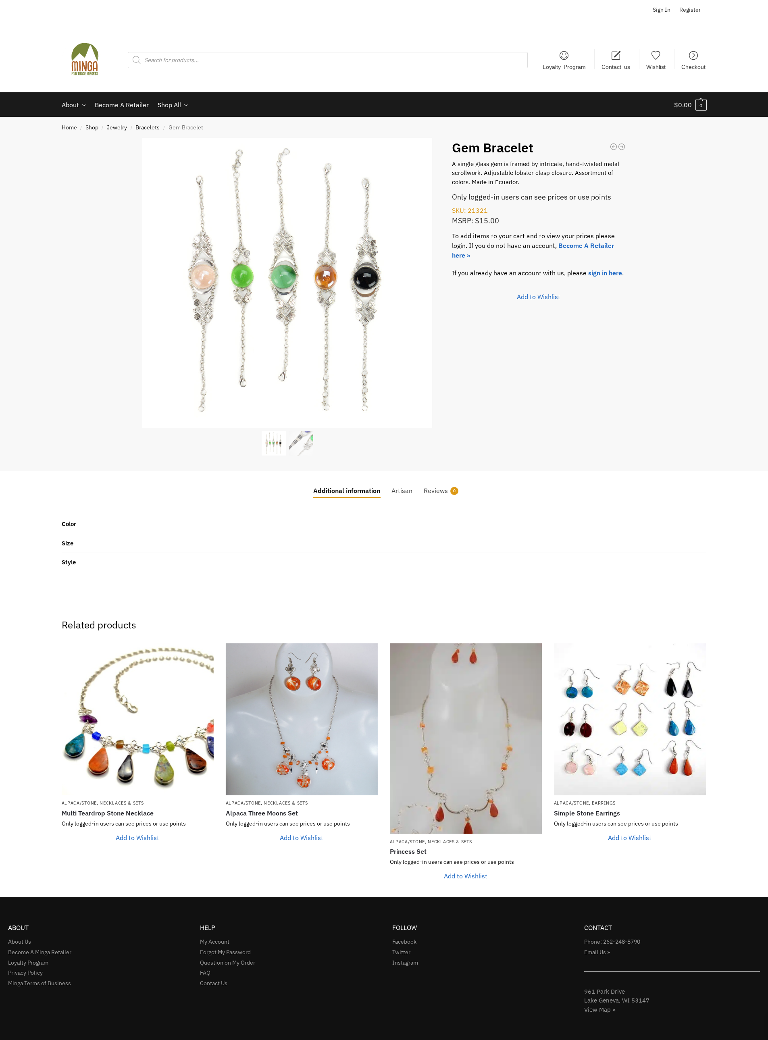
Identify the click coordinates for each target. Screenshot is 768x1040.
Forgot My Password (225, 952)
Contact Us (213, 983)
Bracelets (147, 127)
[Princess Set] (466, 738)
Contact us (615, 66)
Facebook (404, 941)
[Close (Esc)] (759, 9)
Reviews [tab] (440, 491)
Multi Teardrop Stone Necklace (108, 813)
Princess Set (408, 851)
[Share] (741, 9)
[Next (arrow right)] (754, 520)
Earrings (604, 803)
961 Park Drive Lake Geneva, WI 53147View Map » (616, 1000)
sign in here (605, 273)
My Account (214, 941)
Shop (91, 127)
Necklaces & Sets (122, 803)
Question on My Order (227, 962)
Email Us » (597, 952)
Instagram (405, 962)
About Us (19, 941)
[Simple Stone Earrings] (630, 719)
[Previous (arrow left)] (14, 520)
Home (69, 127)
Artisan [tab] (401, 491)
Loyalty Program (564, 66)
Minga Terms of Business (39, 983)
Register (690, 9)
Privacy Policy (25, 972)
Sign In (661, 9)
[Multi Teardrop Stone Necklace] (138, 719)
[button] (690, 105)
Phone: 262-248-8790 (612, 941)
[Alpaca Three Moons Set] (302, 719)
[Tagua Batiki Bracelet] (614, 147)
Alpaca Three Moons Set (262, 813)
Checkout (693, 66)
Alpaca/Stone (79, 803)
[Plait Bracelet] (622, 147)
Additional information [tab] (346, 491)
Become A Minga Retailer (39, 952)
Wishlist (656, 66)
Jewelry (117, 127)
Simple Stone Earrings (587, 813)
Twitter (401, 952)
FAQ (205, 972)
